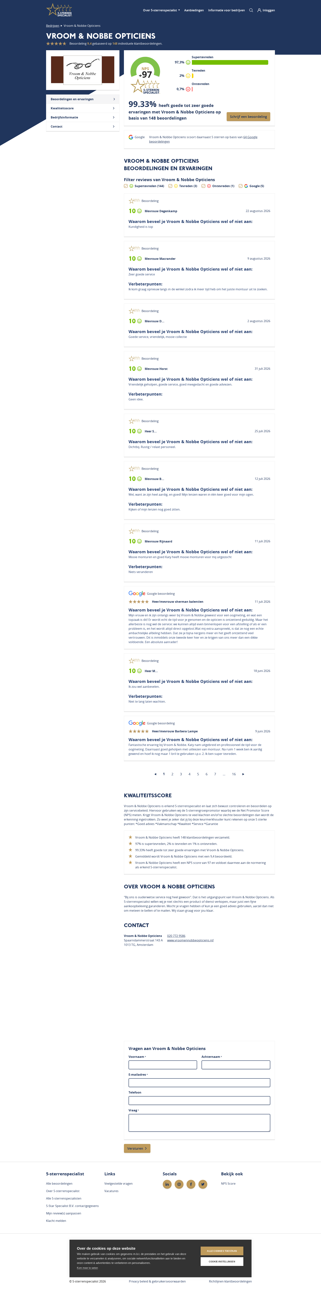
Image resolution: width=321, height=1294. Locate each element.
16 (234, 774)
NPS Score (228, 1183)
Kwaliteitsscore (62, 108)
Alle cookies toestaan (222, 1251)
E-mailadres (138, 1075)
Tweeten (236, 211)
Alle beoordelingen (59, 1183)
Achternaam (212, 1057)
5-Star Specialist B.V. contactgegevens (72, 1206)
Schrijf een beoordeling (248, 116)
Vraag (134, 1110)
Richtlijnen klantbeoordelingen (230, 1281)
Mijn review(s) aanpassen (63, 1213)
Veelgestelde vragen (118, 1183)
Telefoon (135, 1092)
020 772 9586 (176, 936)
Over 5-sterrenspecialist (160, 10)
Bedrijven (52, 26)
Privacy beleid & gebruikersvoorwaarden (157, 1281)
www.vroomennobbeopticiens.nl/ (190, 940)
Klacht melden (56, 1221)
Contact (56, 126)
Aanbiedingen (194, 10)
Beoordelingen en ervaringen (72, 99)
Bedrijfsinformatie (64, 117)
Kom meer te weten (87, 1267)
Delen (220, 211)
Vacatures (111, 1191)
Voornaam (137, 1057)
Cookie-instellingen (222, 1261)
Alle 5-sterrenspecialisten (63, 1198)
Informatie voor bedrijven (226, 10)
